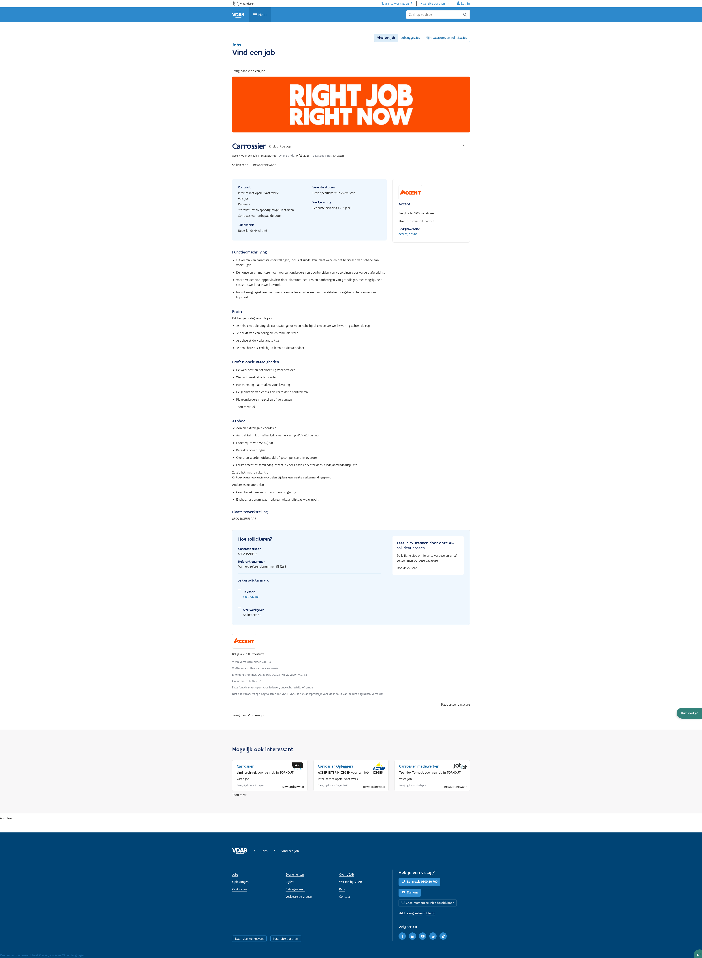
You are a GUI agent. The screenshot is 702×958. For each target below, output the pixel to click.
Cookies (56, 955)
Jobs (236, 45)
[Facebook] (402, 936)
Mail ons (412, 892)
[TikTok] (443, 936)
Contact (344, 897)
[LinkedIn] (412, 936)
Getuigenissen (295, 889)
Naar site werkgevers (395, 3)
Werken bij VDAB (350, 882)
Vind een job (386, 38)
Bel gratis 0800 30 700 (422, 882)
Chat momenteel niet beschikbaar (430, 903)
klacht (430, 913)
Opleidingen (240, 882)
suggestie (415, 913)
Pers (342, 889)
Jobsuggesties (410, 38)
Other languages (73, 955)
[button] (689, 713)
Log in (465, 3)
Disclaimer (7, 955)
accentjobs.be (408, 234)
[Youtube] (422, 936)
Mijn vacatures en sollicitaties (446, 38)
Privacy (44, 955)
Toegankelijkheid (27, 955)
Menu (262, 14)
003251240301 (252, 597)
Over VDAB (346, 874)
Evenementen (295, 874)
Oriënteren (239, 889)
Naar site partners (433, 3)
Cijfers (290, 882)
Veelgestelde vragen (299, 897)
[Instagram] (433, 936)
